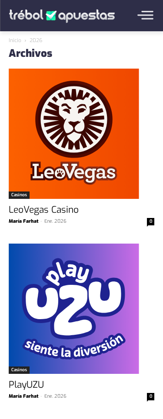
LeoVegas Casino (44, 210)
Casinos (19, 195)
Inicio (15, 40)
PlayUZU (26, 385)
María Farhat (23, 221)
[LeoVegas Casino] (81, 134)
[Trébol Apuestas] (62, 16)
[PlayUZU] (81, 309)
